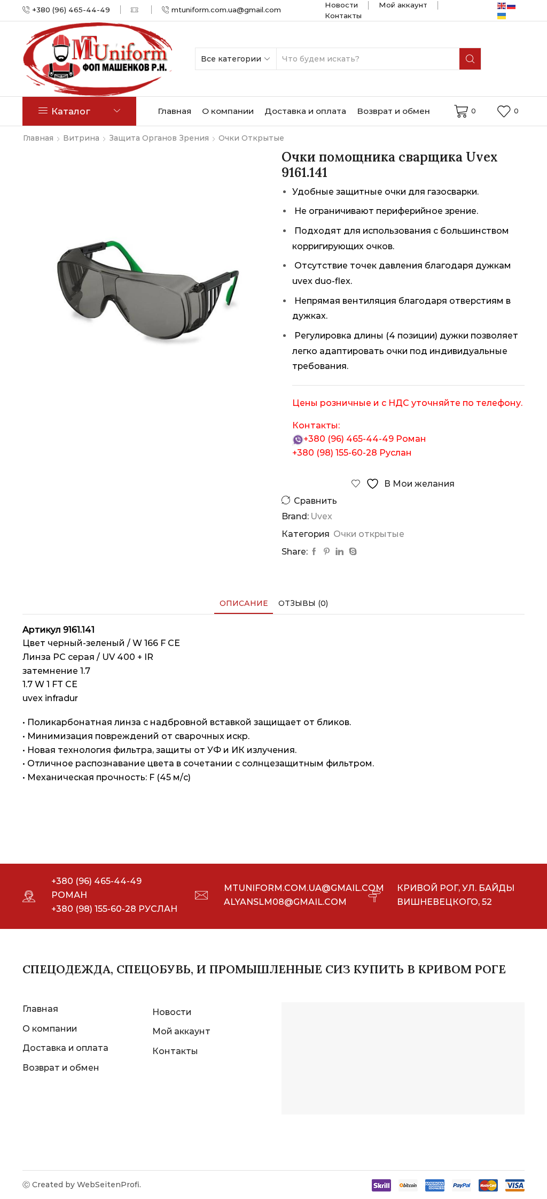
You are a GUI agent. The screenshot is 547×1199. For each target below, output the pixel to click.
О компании (228, 111)
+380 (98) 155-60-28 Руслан (114, 909)
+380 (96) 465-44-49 (348, 439)
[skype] (351, 552)
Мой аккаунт (403, 5)
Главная (174, 111)
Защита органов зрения (159, 138)
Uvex (321, 516)
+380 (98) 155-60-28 (334, 453)
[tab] (243, 603)
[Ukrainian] (502, 15)
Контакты (343, 15)
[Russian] (512, 5)
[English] (502, 5)
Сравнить (315, 500)
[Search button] (470, 59)
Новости (341, 5)
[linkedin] (339, 552)
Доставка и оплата (305, 111)
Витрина (81, 138)
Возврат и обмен (393, 111)
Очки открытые (251, 138)
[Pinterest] (327, 552)
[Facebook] (314, 552)
